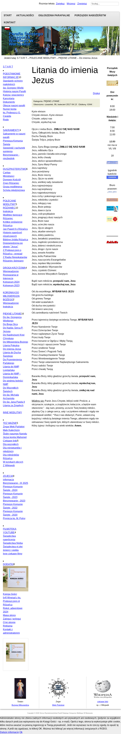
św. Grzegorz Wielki (13, 88)
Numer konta (9, 109)
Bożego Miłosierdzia (20, 705)
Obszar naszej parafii (14, 105)
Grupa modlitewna (12, 186)
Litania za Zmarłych (13, 405)
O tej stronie (9, 622)
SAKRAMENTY (11, 130)
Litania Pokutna (11, 345)
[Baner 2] (58, 698)
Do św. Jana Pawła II (14, 402)
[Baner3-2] (102, 698)
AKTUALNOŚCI (25, 15)
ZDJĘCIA (8, 476)
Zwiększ (60, 3)
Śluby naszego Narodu (15, 433)
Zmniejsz (82, 3)
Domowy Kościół (12, 179)
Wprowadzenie (11, 271)
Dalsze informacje (9, 732)
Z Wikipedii (9, 465)
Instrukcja (8, 211)
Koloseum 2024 (11, 282)
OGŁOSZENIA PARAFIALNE (54, 15)
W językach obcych (13, 462)
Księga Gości (10, 594)
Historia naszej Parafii (14, 91)
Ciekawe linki (10, 440)
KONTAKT (9, 22)
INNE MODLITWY (12, 412)
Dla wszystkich (11, 444)
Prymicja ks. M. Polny (14, 518)
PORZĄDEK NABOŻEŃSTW (90, 15)
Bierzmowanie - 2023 (14, 500)
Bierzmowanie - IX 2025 (15, 483)
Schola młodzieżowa (14, 190)
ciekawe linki (102, 701)
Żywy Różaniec (11, 183)
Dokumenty (9, 102)
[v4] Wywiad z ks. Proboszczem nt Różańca (12, 601)
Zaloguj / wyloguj (12, 619)
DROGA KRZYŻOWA (14, 268)
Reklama (7, 626)
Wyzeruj (71, 3)
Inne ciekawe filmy (12, 553)
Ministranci (8, 176)
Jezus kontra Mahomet (15, 437)
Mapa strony (9, 615)
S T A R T (22, 58)
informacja (8, 479)
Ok (20, 732)
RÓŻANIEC (9, 208)
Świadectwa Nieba (13, 543)
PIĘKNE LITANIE (67, 58)
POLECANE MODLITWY (43, 58)
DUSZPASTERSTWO (14, 169)
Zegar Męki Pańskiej (13, 426)
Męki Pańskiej (58, 705)
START (8, 15)
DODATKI (8, 564)
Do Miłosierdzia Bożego (15, 342)
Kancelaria (8, 98)
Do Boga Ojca (10, 324)
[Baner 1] (20, 698)
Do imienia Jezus (12, 349)
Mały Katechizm (11, 430)
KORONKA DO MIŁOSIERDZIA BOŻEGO (11, 296)
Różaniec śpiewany (13, 261)
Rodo (6, 119)
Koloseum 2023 (11, 285)
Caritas (6, 172)
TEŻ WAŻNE (10, 423)
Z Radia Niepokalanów (15, 257)
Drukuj (96, 93)
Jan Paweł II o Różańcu (15, 229)
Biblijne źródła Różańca (15, 239)
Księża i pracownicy (13, 95)
